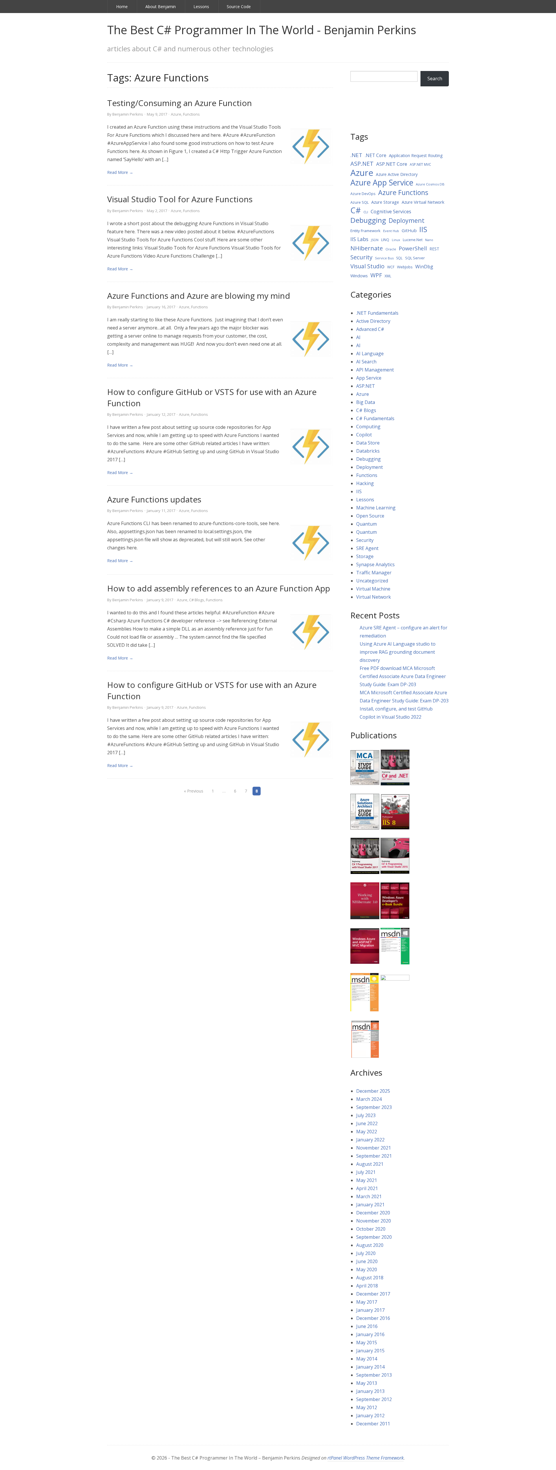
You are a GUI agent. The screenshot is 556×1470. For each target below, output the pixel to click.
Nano (429, 240)
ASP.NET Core (391, 164)
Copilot (364, 434)
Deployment (407, 220)
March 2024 (369, 1099)
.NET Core (375, 155)
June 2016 (367, 1326)
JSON (374, 240)
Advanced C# (370, 329)
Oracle (390, 249)
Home (122, 6)
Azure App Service (381, 182)
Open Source (370, 516)
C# (355, 210)
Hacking (365, 483)
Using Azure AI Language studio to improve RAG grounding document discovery (398, 652)
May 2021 (366, 1180)
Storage (365, 556)
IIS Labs (359, 239)
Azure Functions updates (154, 499)
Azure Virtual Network (423, 202)
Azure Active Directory (397, 174)
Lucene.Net (413, 239)
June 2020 (367, 1261)
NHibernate (366, 248)
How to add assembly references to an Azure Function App (218, 588)
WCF (390, 267)
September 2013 (374, 1375)
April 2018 (367, 1286)
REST (434, 249)
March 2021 (369, 1196)
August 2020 (369, 1245)
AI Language (370, 353)
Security (361, 257)
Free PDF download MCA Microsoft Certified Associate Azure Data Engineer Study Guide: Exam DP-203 (403, 676)
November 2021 (373, 1148)
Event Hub (391, 231)
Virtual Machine (373, 589)
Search (434, 78)
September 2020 (374, 1237)
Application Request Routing (416, 155)
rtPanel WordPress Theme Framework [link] (366, 1458)
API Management (375, 370)
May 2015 (366, 1342)
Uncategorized (372, 581)
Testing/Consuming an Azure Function (179, 102)
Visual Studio (367, 266)
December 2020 (373, 1212)
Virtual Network (373, 597)
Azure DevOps (363, 193)
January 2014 (370, 1367)
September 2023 (374, 1107)
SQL (399, 258)
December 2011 (373, 1423)
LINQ (385, 239)
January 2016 (370, 1334)
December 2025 (373, 1091)
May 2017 (366, 1302)
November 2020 (373, 1221)
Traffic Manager (374, 572)
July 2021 (366, 1172)
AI (358, 337)
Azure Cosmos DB (430, 184)
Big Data (365, 402)
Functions (191, 114)
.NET (356, 155)
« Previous (193, 791)
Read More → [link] (120, 172)
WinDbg (424, 266)
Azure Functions (403, 192)
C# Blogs (196, 599)
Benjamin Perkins (127, 114)
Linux (396, 240)
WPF (376, 275)
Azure (176, 114)
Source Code (239, 6)
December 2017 (373, 1294)
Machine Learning (376, 507)
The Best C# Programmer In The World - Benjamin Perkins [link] (261, 30)
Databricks (368, 451)
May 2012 (366, 1407)
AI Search (366, 361)
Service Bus (384, 258)
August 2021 (369, 1164)
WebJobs (405, 266)
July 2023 (366, 1115)
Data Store (368, 443)
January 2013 (370, 1391)
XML (388, 276)
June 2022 (367, 1123)
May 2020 (366, 1269)
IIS (423, 229)
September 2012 (374, 1399)
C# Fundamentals (375, 418)
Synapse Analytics (375, 564)
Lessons (201, 6)
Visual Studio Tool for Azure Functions (180, 199)
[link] (311, 146)
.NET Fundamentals (377, 313)
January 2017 (370, 1310)
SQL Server (415, 258)
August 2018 (369, 1277)
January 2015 (370, 1350)
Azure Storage (385, 202)
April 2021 (367, 1188)
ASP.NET (362, 163)
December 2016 (373, 1318)
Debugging (368, 220)
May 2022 (366, 1131)
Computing (368, 426)
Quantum (366, 524)
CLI (365, 212)
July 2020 (366, 1253)
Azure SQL (359, 202)
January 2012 (370, 1415)
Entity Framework (365, 230)
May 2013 (366, 1383)
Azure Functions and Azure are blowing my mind (198, 295)
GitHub (409, 230)
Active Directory (373, 321)
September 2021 (374, 1156)
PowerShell (413, 248)
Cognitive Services (391, 211)
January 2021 (370, 1204)
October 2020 (370, 1229)
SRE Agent (367, 548)
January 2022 (370, 1139)
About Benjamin (160, 6)
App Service (368, 378)
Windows (359, 275)
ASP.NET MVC (420, 164)
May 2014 (366, 1359)
